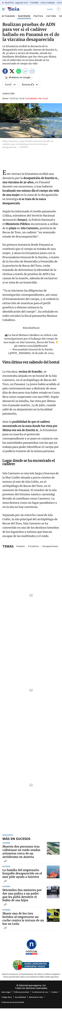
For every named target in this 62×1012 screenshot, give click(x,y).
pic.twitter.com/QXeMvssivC (31, 345)
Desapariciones (50, 546)
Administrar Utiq (35, 997)
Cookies (54, 992)
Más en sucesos (16, 838)
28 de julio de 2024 (42, 353)
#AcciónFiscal (31, 327)
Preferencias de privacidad (13, 1002)
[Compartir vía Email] (32, 71)
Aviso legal (6, 992)
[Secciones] (3, 9)
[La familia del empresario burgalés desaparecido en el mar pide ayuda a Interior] (53, 872)
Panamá (20, 546)
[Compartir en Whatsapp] (18, 71)
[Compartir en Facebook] (5, 71)
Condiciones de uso (40, 992)
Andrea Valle (8, 93)
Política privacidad (21, 992)
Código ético (7, 997)
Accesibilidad (20, 997)
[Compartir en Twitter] (12, 71)
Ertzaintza (33, 546)
